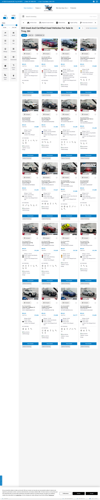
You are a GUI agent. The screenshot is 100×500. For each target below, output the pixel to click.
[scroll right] (95, 22)
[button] (5, 33)
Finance (37, 8)
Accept (91, 493)
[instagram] (97, 1)
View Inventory (28, 8)
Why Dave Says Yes (61, 8)
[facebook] (94, 1)
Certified (13, 15)
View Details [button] (30, 92)
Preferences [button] (51, 495)
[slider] (2, 25)
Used (5, 15)
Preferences (66, 493)
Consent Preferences (1, 480)
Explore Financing (27, 95)
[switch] (5, 17)
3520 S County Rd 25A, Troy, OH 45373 (12, 1)
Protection (73, 8)
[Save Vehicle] (37, 54)
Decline (78, 493)
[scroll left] (23, 22)
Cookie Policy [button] (19, 495)
